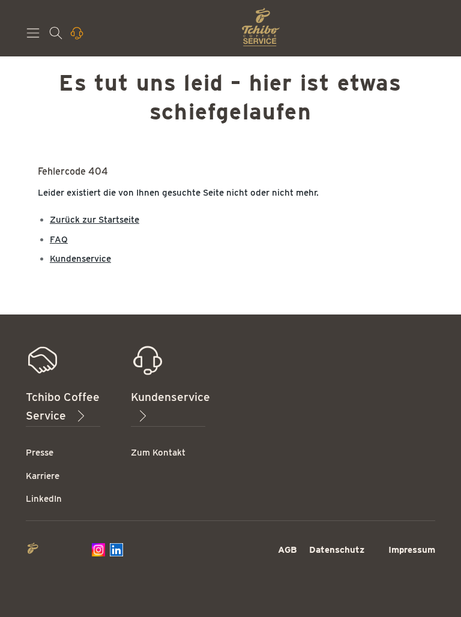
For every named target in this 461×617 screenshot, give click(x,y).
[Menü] (34, 37)
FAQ (59, 239)
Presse (39, 452)
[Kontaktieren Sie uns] (78, 37)
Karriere (42, 476)
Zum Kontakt (158, 452)
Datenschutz (336, 549)
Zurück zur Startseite (94, 219)
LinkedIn (44, 498)
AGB (287, 549)
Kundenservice (80, 258)
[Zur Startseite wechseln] (261, 27)
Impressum (411, 549)
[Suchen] (57, 37)
